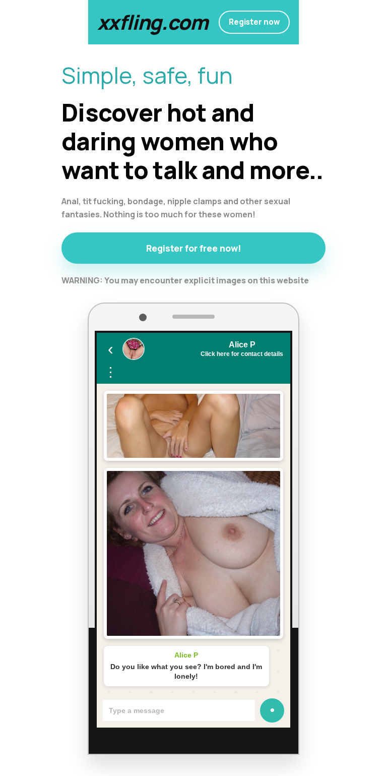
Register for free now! (193, 248)
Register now (254, 22)
